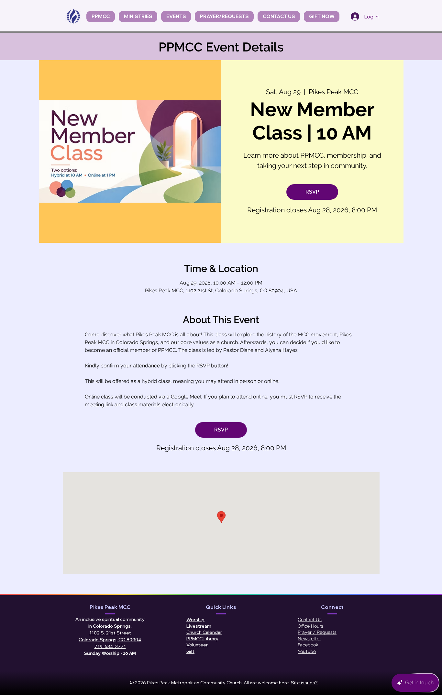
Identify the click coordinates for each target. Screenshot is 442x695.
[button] (176, 16)
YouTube (307, 651)
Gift (190, 651)
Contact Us (310, 619)
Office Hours (310, 626)
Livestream (198, 626)
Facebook (308, 644)
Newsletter (309, 638)
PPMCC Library (202, 639)
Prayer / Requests (317, 632)
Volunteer (197, 645)
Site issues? (304, 683)
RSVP (312, 192)
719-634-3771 (110, 646)
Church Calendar (204, 632)
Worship (195, 619)
